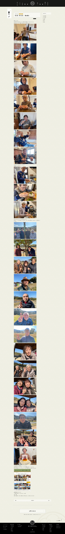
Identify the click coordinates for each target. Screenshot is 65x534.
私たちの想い (17, 3)
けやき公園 (44, 17)
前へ (16, 500)
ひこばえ (44, 18)
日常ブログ (37, 3)
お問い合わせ (47, 3)
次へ (49, 500)
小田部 (44, 19)
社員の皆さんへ (45, 3)
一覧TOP (32, 500)
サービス (19, 3)
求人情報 (27, 3)
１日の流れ (22, 3)
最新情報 (50, 524)
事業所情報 (12, 524)
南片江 (11, 529)
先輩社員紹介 (19, 526)
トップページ (5, 524)
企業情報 (42, 3)
